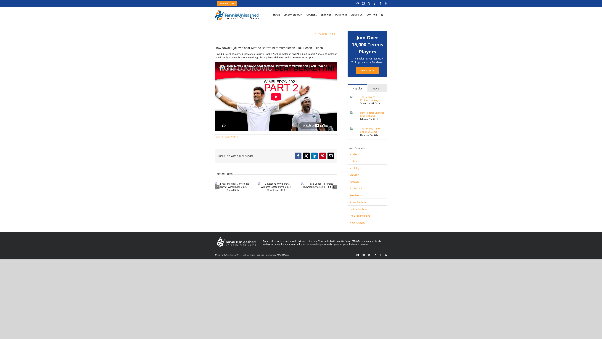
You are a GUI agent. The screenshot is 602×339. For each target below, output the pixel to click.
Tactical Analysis (231, 136)
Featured (219, 136)
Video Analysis (357, 222)
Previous (322, 33)
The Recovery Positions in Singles (370, 98)
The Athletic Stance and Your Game (370, 130)
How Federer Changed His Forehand (372, 114)
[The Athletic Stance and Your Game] (354, 128)
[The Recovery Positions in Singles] (354, 97)
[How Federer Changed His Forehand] (354, 112)
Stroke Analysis (357, 202)
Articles (353, 154)
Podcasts (354, 181)
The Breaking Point (359, 215)
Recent (377, 88)
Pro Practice (355, 188)
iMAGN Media (283, 254)
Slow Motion (356, 195)
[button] (382, 14)
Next (332, 33)
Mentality (354, 168)
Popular (357, 88)
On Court (354, 174)
